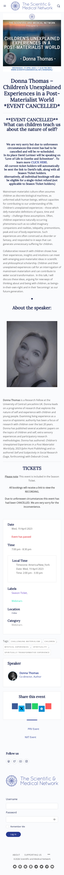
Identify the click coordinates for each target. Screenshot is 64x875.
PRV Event (33, 729)
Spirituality (40, 647)
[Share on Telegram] (42, 709)
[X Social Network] (22, 709)
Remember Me (17, 826)
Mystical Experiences (17, 647)
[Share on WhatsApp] (35, 706)
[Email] (48, 706)
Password (11, 812)
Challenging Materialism (25, 641)
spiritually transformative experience (27, 652)
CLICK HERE (39, 162)
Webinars (17, 624)
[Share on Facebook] (15, 706)
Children (50, 641)
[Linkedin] (28, 706)
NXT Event (30, 737)
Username (11, 799)
